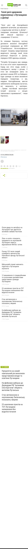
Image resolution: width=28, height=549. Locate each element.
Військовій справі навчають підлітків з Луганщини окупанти (12, 266)
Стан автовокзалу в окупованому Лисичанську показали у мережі (12, 301)
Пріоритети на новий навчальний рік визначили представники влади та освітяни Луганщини (13, 374)
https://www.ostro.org (7, 154)
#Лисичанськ (4, 157)
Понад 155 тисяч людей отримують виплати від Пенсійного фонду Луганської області (13, 254)
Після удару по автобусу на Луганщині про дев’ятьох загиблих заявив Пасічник (12, 229)
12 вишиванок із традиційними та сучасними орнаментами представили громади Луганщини (14, 278)
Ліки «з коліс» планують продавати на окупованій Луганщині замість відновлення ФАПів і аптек (12, 241)
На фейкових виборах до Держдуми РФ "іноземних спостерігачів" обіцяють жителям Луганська (11, 313)
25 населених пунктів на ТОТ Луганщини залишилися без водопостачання (13, 290)
